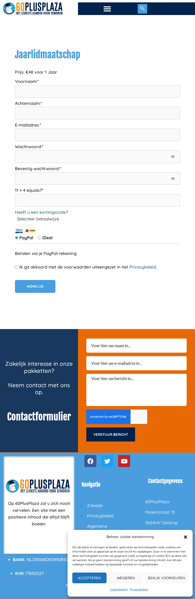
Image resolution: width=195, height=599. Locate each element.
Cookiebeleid (118, 589)
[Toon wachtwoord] (173, 156)
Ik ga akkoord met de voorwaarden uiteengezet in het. (87, 267)
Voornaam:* (27, 81)
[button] (185, 537)
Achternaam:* (28, 103)
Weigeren (126, 578)
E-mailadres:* (28, 125)
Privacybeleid (139, 589)
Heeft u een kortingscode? (41, 212)
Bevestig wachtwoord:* (38, 168)
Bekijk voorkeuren (166, 578)
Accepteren (89, 578)
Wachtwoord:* (29, 146)
